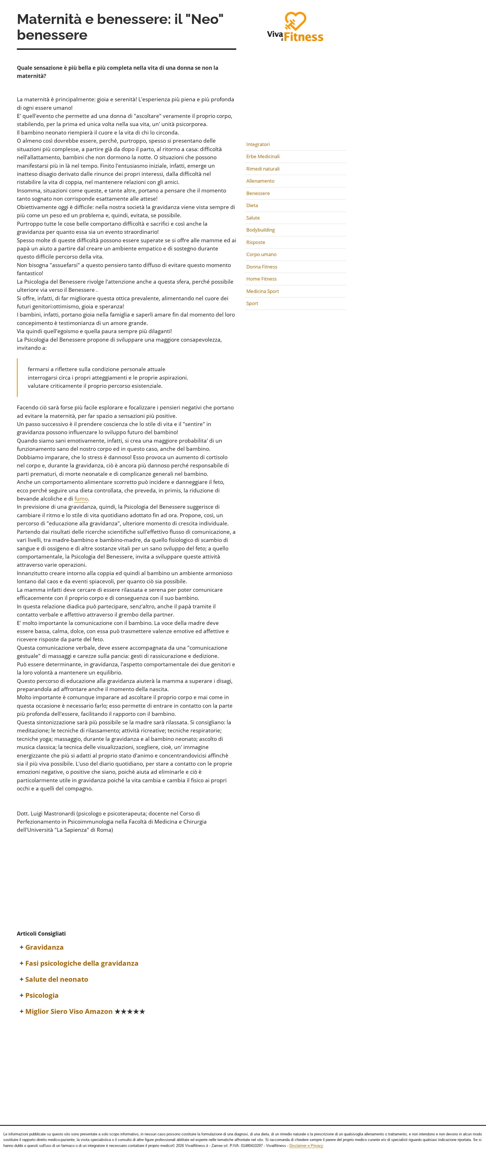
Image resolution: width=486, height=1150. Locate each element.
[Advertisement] (126, 883)
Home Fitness (261, 278)
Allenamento (260, 181)
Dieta (252, 205)
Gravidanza (44, 947)
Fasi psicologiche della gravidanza (82, 963)
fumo (81, 498)
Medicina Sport (262, 291)
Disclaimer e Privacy (306, 1146)
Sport (252, 303)
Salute (253, 217)
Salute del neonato (56, 979)
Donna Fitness (261, 266)
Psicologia (42, 995)
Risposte (255, 242)
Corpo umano (261, 254)
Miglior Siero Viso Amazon (85, 1011)
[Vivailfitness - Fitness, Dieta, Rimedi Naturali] (295, 29)
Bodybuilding (260, 230)
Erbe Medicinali (263, 156)
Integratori (258, 144)
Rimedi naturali (263, 168)
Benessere (258, 193)
